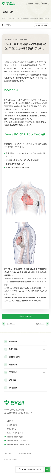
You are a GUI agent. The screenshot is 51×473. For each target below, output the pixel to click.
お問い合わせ (11, 429)
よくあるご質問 (12, 425)
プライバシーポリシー (23, 453)
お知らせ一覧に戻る (26, 316)
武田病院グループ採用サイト (17, 444)
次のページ (40, 324)
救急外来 (44, 3)
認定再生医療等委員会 (15, 437)
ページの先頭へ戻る (41, 25)
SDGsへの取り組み (14, 433)
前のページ (11, 324)
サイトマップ (8, 453)
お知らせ (10, 421)
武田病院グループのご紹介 (16, 440)
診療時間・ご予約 (33, 3)
